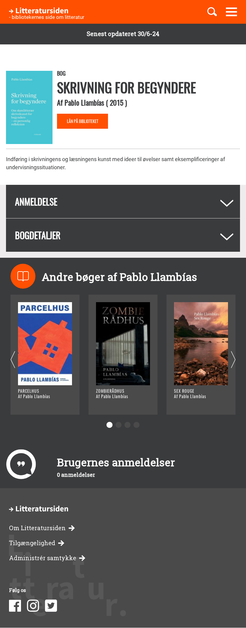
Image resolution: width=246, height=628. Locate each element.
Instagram (33, 606)
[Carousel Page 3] (127, 425)
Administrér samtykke (42, 558)
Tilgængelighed (32, 543)
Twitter (51, 606)
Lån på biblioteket (82, 121)
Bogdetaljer (38, 235)
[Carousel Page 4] (137, 425)
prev (12, 359)
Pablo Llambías (84, 102)
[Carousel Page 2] (119, 425)
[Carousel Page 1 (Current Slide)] (109, 425)
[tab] (123, 201)
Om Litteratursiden (37, 528)
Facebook (15, 606)
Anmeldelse (36, 201)
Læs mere (37, 402)
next (233, 359)
